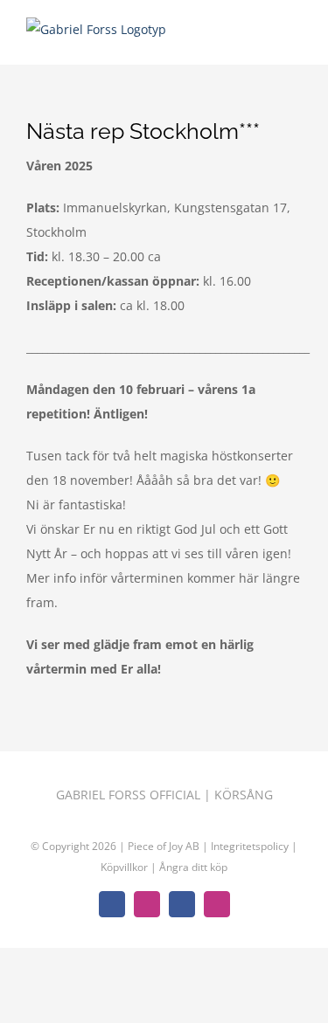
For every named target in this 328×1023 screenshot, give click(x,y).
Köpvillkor (125, 867)
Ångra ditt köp (193, 867)
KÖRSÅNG (243, 794)
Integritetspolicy (251, 846)
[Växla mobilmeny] (295, 38)
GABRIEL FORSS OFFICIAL (128, 794)
